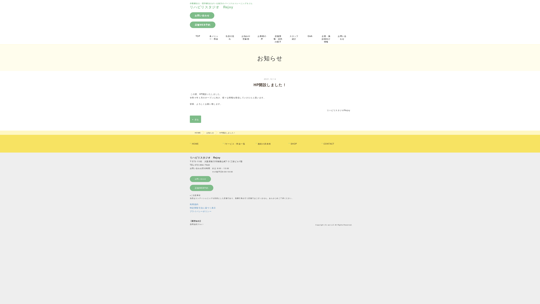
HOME (198, 132)
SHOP (294, 143)
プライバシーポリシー (201, 211)
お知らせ (210, 132)
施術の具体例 (264, 143)
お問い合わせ (342, 37)
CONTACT (329, 143)
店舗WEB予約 (201, 187)
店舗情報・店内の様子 (278, 39)
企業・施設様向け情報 (326, 39)
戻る (195, 119)
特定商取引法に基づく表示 (203, 207)
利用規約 (194, 204)
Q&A (310, 36)
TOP (198, 36)
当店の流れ (230, 37)
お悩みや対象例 (246, 37)
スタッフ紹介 (294, 37)
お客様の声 (262, 37)
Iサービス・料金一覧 (235, 143)
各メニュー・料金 (214, 37)
